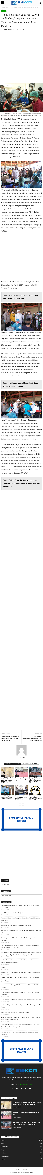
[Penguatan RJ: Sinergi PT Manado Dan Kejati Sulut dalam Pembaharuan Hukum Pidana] (21, 790)
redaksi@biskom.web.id (25, 1084)
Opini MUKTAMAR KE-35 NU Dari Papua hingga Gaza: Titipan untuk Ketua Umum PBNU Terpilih (7, 780)
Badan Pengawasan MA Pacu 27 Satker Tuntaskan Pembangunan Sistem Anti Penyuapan (35, 797)
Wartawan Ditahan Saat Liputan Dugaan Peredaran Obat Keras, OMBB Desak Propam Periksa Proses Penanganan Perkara (20, 1026)
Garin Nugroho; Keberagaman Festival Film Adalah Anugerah (32, 738)
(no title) (3, 967)
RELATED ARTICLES (13, 763)
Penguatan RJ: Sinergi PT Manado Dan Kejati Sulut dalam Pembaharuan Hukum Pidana (21, 798)
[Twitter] (17, 1088)
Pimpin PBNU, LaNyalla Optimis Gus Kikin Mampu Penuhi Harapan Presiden (20, 972)
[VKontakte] (26, 1088)
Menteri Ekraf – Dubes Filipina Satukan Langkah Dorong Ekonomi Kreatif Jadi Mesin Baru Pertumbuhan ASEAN (20, 1018)
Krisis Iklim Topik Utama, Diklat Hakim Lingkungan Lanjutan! (7, 797)
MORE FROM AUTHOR (30, 763)
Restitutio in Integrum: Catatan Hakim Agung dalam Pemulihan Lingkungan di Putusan (20, 1006)
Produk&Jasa (4, 1146)
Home (2, 7)
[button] (39, 3)
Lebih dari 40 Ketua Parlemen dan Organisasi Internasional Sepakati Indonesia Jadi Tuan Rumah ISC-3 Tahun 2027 (20, 946)
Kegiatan (3, 1153)
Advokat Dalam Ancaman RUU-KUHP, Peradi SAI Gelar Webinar (10, 738)
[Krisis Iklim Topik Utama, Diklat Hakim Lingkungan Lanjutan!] (7, 790)
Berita (7, 7)
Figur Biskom (5, 1156)
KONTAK (25, 1169)
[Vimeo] (22, 1088)
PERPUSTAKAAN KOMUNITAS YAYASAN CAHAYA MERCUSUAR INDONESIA (20, 993)
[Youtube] (30, 1088)
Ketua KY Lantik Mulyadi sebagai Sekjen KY (21, 779)
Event (2, 1143)
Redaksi (5, 29)
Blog (2, 1150)
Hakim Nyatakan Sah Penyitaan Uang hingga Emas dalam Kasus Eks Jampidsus (21, 999)
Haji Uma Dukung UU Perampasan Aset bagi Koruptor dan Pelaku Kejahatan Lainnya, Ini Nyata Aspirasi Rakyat (20, 961)
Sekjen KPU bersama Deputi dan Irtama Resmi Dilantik (15, 1012)
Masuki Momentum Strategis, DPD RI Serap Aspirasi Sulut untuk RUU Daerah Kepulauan (21, 986)
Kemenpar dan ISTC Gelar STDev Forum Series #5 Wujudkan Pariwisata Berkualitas (19, 1033)
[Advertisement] (21, 54)
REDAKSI (18, 1169)
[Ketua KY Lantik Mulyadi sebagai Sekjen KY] (21, 772)
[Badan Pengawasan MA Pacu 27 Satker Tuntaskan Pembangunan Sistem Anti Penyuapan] (35, 790)
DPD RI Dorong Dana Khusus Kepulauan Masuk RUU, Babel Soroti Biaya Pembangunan (20, 979)
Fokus (2, 1159)
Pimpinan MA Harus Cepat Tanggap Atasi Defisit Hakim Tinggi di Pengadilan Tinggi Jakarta (35, 780)
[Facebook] (13, 1088)
